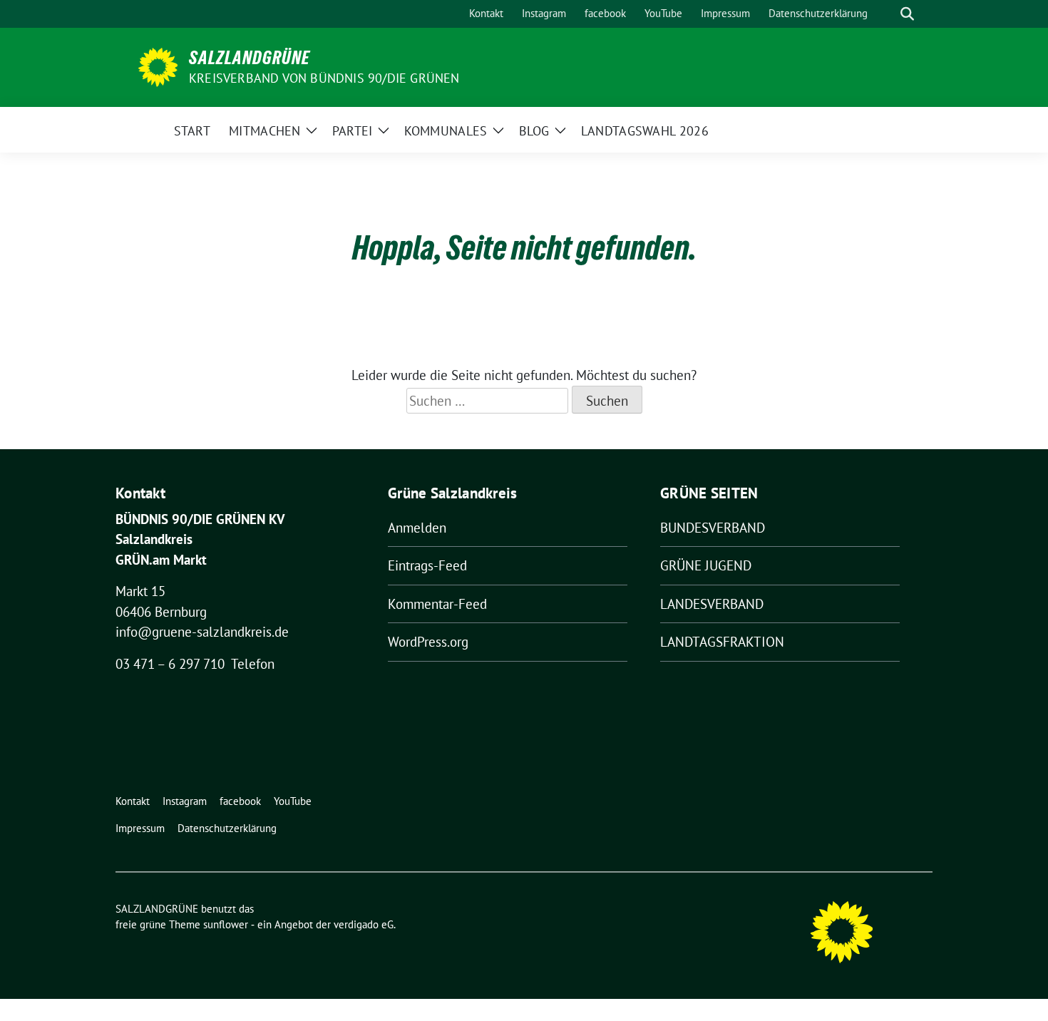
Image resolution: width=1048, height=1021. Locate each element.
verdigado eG (364, 924)
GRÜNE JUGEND (705, 565)
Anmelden (417, 527)
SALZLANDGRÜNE (249, 57)
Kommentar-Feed (437, 603)
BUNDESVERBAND (712, 527)
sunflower (225, 924)
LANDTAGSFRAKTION (722, 641)
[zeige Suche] (907, 14)
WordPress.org (428, 641)
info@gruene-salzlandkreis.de (202, 631)
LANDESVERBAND (712, 603)
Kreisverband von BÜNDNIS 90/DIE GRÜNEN (324, 78)
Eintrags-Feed (427, 565)
